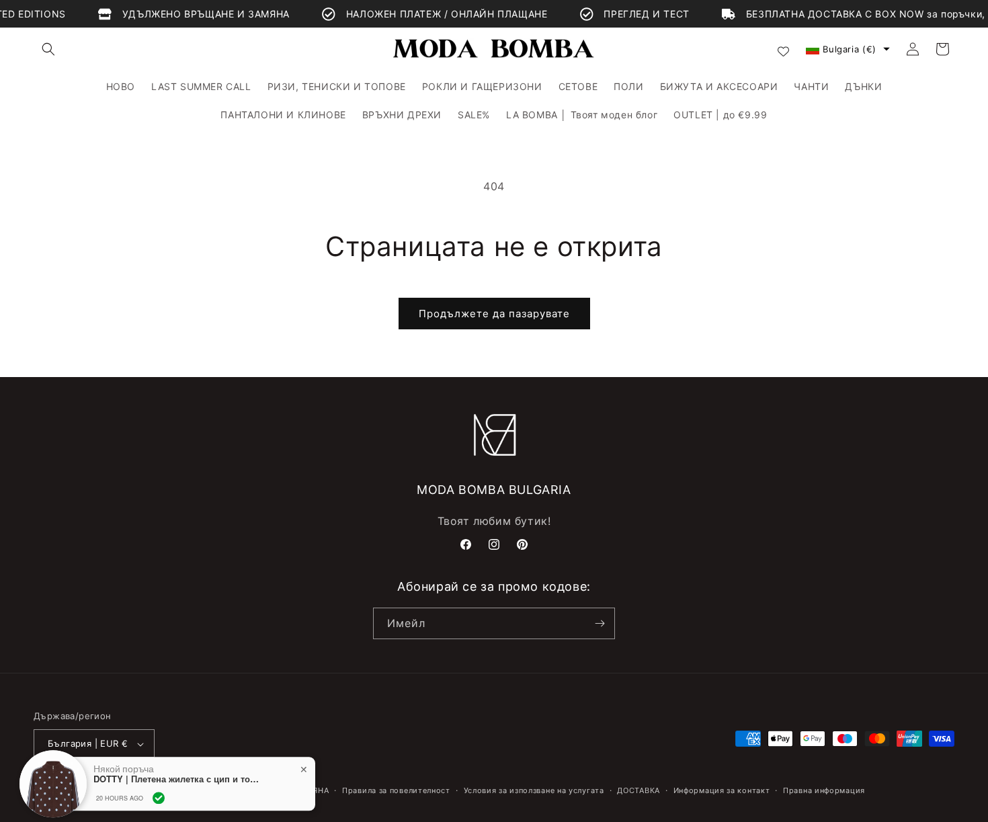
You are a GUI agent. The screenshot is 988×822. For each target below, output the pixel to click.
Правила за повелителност (396, 790)
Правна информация (824, 790)
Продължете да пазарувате (494, 313)
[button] (48, 49)
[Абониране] (599, 623)
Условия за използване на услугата (534, 790)
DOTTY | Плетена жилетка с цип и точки (177, 771)
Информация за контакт (721, 790)
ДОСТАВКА (638, 790)
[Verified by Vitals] (159, 789)
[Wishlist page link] (783, 49)
